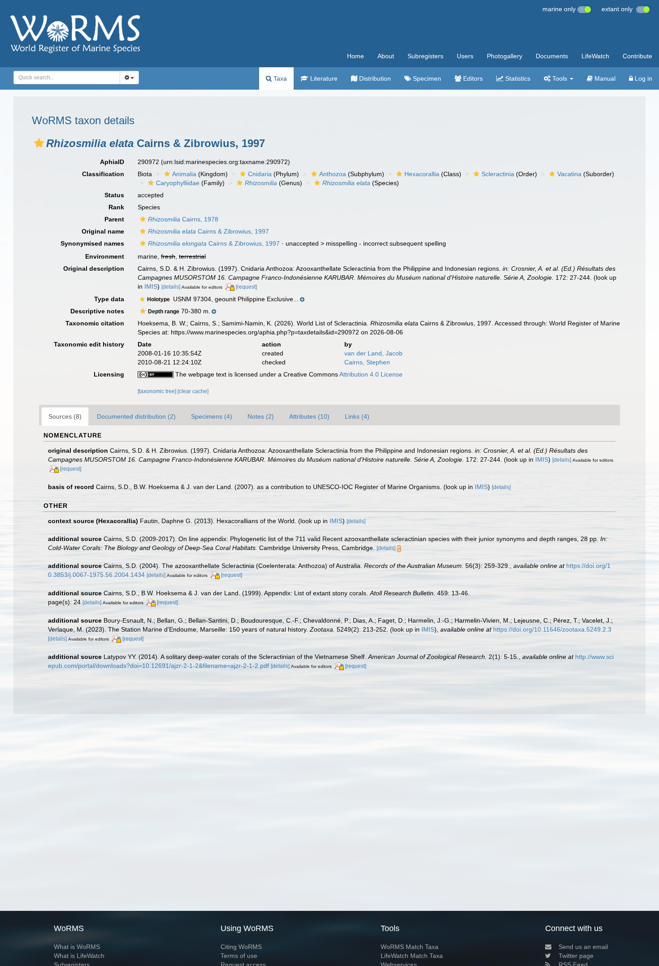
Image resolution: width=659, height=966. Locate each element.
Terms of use (239, 955)
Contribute (637, 56)
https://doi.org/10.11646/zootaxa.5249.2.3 (552, 629)
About (385, 56)
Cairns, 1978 (183, 219)
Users (465, 56)
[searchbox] (64, 77)
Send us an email (583, 946)
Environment (104, 256)
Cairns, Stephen (367, 362)
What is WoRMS (77, 946)
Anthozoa (332, 174)
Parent (114, 219)
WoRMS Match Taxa (409, 946)
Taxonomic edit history (89, 344)
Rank (116, 207)
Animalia (184, 174)
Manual (604, 78)
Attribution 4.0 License (371, 374)
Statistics (516, 78)
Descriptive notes (97, 311)
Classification (103, 174)
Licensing (109, 374)
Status (114, 195)
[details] (170, 287)
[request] (246, 287)
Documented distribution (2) (136, 416)
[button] (39, 143)
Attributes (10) (309, 416)
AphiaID (112, 161)
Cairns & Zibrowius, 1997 (208, 231)
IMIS (150, 286)
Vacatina (569, 174)
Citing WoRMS (241, 946)
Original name (103, 231)
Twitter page (576, 955)
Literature (323, 78)
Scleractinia (497, 174)
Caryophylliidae (177, 182)
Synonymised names (92, 243)
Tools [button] (560, 78)
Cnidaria (260, 174)
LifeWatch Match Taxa (412, 955)
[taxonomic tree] (158, 391)
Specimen (426, 78)
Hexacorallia (421, 174)
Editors (472, 78)
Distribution (374, 78)
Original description (93, 268)
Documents (552, 56)
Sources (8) (65, 416)
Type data (109, 299)
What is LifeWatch (79, 955)
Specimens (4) (211, 416)
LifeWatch (595, 56)
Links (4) (357, 416)
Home (355, 56)
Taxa (279, 78)
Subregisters (425, 56)
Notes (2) (260, 416)
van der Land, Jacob (373, 353)
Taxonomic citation (94, 323)
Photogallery (504, 56)
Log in (642, 78)
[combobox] (66, 77)
